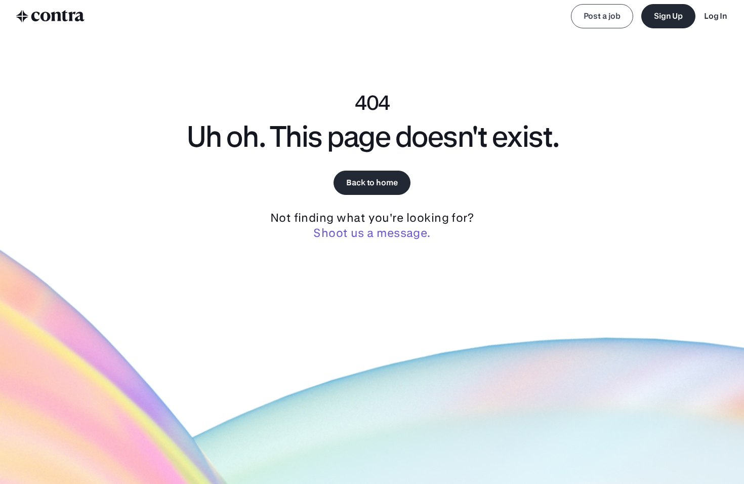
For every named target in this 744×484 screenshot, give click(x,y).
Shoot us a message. (372, 232)
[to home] (50, 16)
